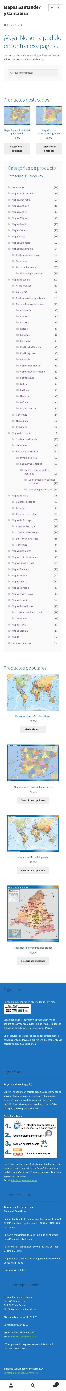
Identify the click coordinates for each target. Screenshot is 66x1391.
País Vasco (25, 402)
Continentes (19, 187)
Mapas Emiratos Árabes (25, 557)
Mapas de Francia (21, 433)
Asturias (24, 322)
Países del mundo (21, 643)
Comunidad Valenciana (32, 371)
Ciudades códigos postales (30, 298)
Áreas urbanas (23, 285)
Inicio (9, 25)
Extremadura (27, 377)
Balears (24, 328)
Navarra (24, 396)
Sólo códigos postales (41, 489)
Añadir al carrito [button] (33, 729)
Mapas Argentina (21, 199)
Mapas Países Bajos (22, 593)
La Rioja (24, 390)
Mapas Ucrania (20, 630)
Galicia (24, 384)
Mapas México (19, 575)
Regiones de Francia (27, 451)
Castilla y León (28, 353)
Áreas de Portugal (26, 526)
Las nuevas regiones (31, 463)
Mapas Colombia (21, 242)
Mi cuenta (11, 1385)
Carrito (51, 1383)
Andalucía (25, 310)
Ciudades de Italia (25, 501)
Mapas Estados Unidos (24, 563)
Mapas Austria (19, 211)
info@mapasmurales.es (24, 1180)
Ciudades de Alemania (28, 254)
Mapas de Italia (20, 495)
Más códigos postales (32, 273)
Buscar (33, 1385)
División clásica (28, 457)
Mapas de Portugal (22, 520)
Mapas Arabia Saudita (23, 193)
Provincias (21, 426)
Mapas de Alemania (22, 248)
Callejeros (21, 291)
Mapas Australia (20, 205)
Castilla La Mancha (30, 347)
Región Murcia (28, 408)
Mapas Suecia (19, 624)
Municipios (22, 420)
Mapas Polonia (20, 600)
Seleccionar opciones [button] (17, 148)
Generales (21, 261)
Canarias (25, 334)
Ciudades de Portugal (27, 532)
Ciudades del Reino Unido (29, 612)
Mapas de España (21, 279)
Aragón (24, 316)
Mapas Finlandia (20, 569)
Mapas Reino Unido (22, 606)
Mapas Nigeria (19, 581)
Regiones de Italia (26, 514)
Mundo (15, 636)
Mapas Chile (18, 236)
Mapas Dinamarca (21, 550)
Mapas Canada (19, 230)
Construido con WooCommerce (21, 1372)
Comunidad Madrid (30, 365)
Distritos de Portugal (27, 538)
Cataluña (25, 359)
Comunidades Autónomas (30, 304)
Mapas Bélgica (20, 218)
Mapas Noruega (20, 587)
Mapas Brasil (19, 224)
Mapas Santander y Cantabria (22, 10)
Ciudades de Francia (26, 439)
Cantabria (25, 340)
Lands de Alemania (26, 267)
